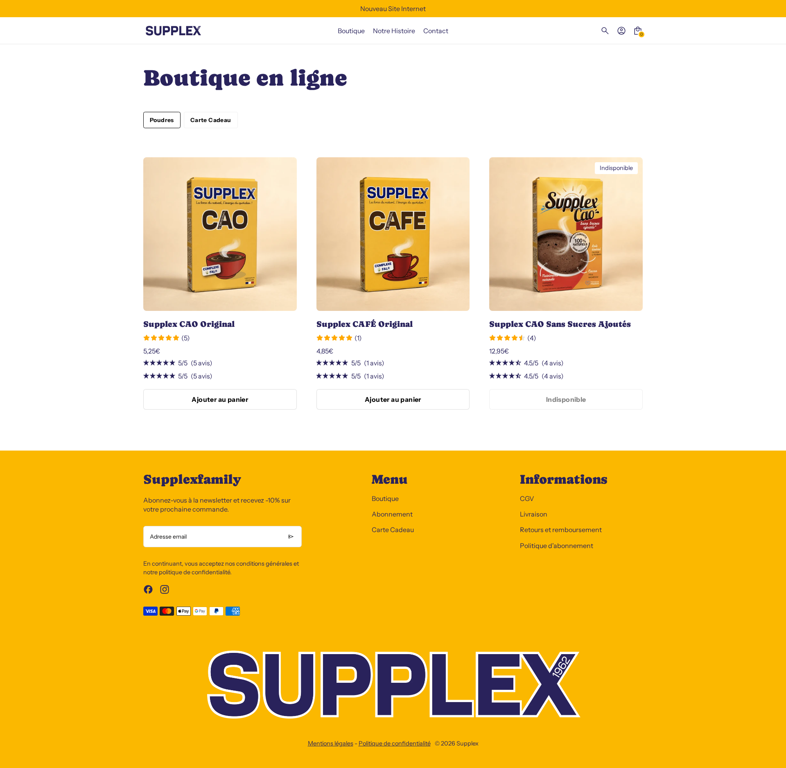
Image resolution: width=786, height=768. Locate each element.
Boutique (385, 498)
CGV (527, 498)
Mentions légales (330, 743)
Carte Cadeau (210, 120)
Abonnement (392, 514)
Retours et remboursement (561, 530)
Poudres (162, 120)
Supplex (467, 743)
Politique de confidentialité (395, 743)
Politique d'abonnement (556, 545)
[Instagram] (164, 589)
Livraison (533, 514)
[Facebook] (148, 589)
